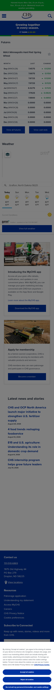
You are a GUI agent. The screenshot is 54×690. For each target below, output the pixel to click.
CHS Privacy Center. (42, 664)
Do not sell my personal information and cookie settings (27, 687)
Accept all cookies (27, 672)
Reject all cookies (26, 679)
